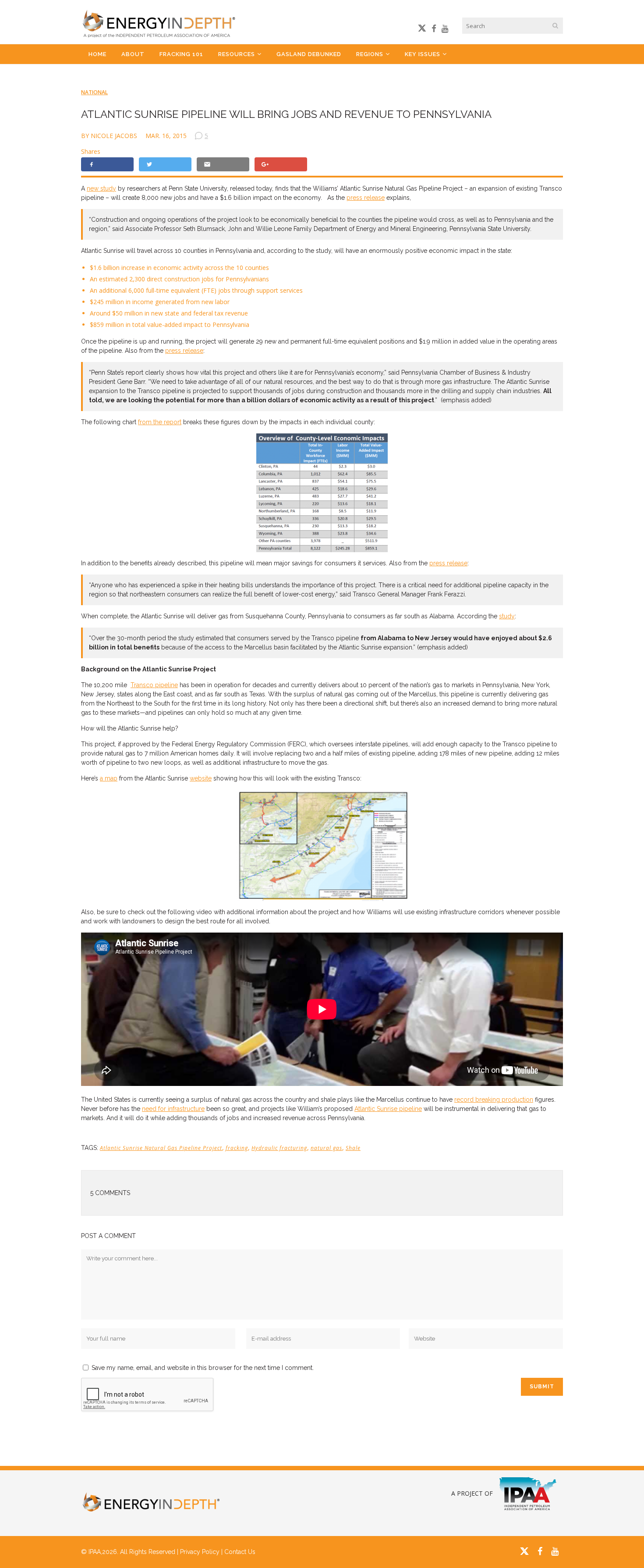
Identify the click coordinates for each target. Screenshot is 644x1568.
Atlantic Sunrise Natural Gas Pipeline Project (161, 1148)
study (507, 616)
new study (101, 188)
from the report (159, 422)
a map (108, 778)
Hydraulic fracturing (279, 1148)
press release (366, 197)
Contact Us (239, 1551)
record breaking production (493, 1099)
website (201, 778)
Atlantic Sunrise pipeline (388, 1108)
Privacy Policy (199, 1551)
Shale (353, 1148)
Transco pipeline (154, 684)
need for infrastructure (173, 1108)
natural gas (326, 1148)
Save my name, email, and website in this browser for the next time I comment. (203, 1367)
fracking (237, 1148)
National (94, 92)
